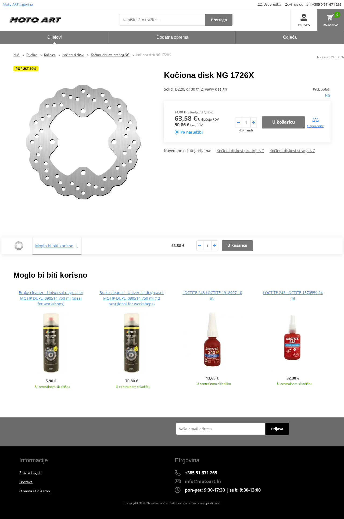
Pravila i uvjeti (30, 472)
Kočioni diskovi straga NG (292, 150)
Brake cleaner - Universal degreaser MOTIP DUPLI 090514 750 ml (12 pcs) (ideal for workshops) (131, 298)
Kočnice (50, 54)
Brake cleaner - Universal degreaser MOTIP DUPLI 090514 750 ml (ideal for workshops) (51, 298)
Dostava (26, 481)
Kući (16, 54)
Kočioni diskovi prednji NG (110, 54)
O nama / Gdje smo (34, 491)
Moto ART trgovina (18, 4)
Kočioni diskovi (73, 54)
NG (328, 95)
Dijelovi (31, 54)
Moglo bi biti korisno (54, 245)
